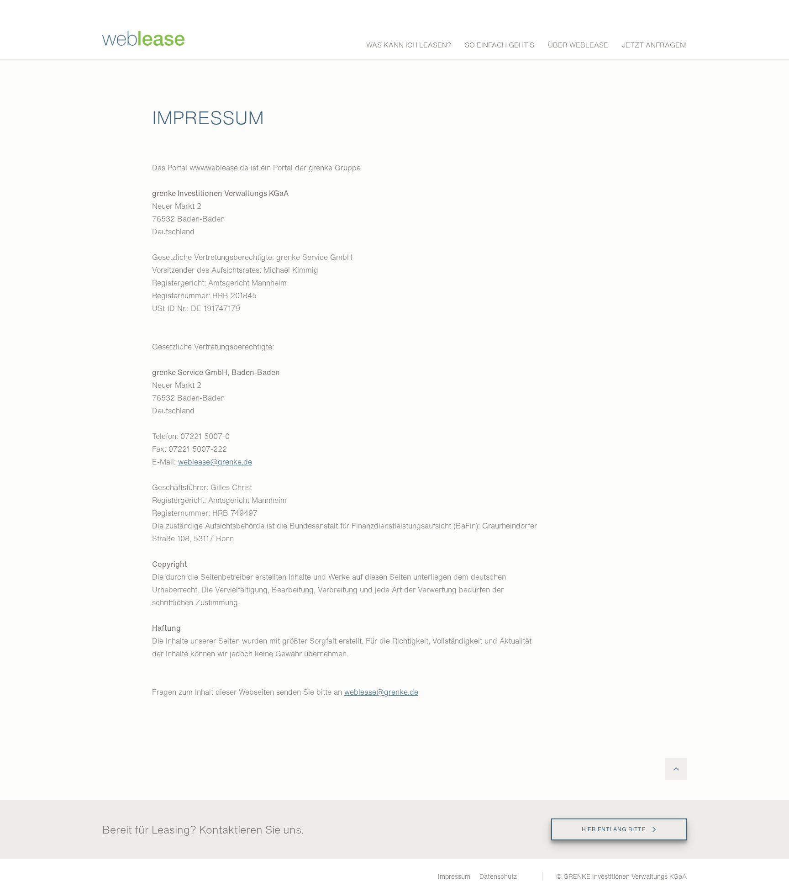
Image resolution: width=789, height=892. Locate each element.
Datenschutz (498, 876)
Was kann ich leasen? (408, 45)
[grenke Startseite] (143, 43)
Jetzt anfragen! (654, 45)
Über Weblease (578, 45)
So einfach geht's (499, 45)
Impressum (454, 876)
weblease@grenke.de (215, 461)
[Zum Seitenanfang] (676, 769)
